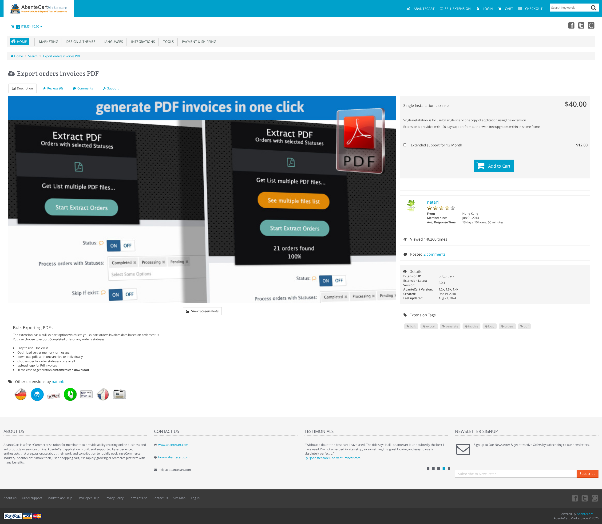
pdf (525, 326)
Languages (112, 41)
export (430, 326)
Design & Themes (79, 41)
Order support (32, 498)
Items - (29, 26)
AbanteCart (585, 514)
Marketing (47, 41)
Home (22, 41)
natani (433, 202)
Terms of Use (138, 498)
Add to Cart (499, 166)
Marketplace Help (60, 498)
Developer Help (88, 498)
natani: (58, 381)
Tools (167, 41)
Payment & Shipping (198, 41)
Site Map (179, 498)
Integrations (142, 41)
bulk (412, 326)
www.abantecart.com (173, 445)
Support (112, 88)
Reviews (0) (54, 88)
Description (24, 88)
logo (490, 326)
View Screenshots (204, 311)
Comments (84, 88)
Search (33, 56)
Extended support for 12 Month (498, 145)
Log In (195, 498)
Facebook (570, 25)
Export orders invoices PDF (62, 56)
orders (509, 326)
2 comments (435, 254)
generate (451, 326)
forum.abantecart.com (174, 457)
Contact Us (160, 498)
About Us (10, 498)
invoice (472, 326)
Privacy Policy (114, 498)
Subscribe (587, 473)
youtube (591, 25)
